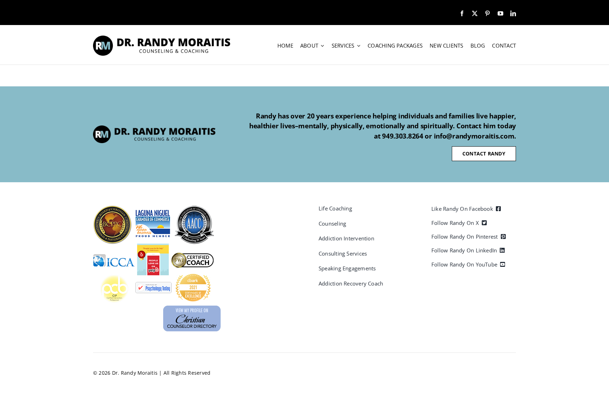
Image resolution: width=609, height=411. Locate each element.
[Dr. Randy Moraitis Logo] (161, 38)
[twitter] (475, 13)
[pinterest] (487, 13)
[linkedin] (513, 13)
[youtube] (500, 13)
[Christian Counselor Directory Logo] (192, 308)
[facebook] (462, 13)
